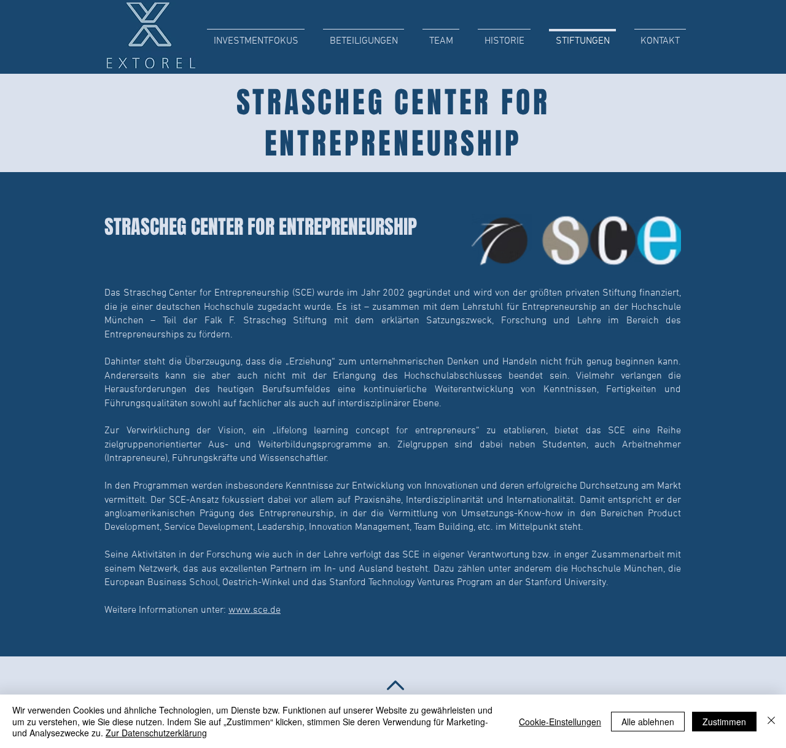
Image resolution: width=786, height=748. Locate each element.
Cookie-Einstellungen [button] (560, 721)
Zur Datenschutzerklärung (156, 732)
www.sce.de (254, 610)
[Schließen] (771, 721)
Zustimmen (724, 721)
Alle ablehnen (647, 721)
